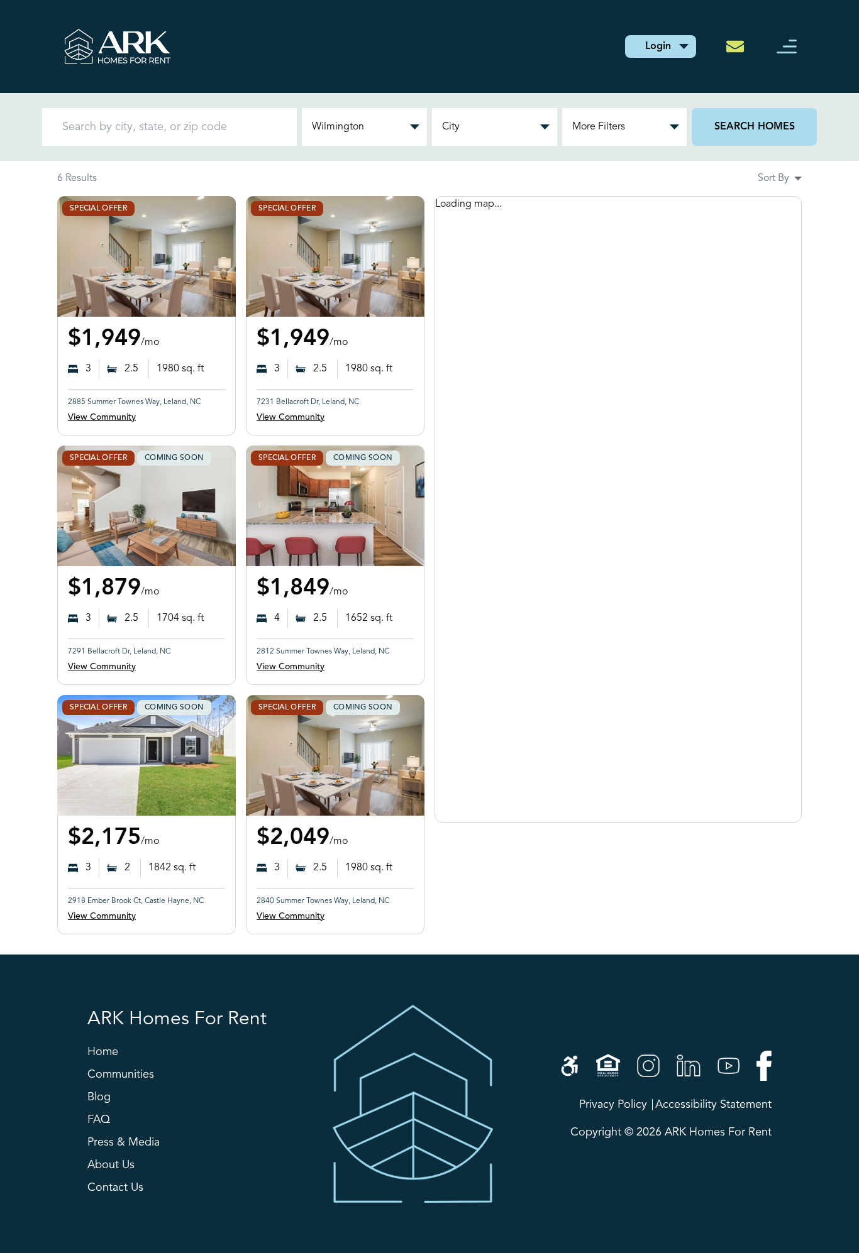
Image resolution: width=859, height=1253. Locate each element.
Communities (120, 1074)
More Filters (598, 127)
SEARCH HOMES (754, 127)
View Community (102, 417)
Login (658, 46)
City (451, 127)
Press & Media (123, 1142)
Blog (99, 1097)
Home (102, 1052)
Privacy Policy (613, 1104)
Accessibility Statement (713, 1104)
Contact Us (115, 1187)
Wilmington (338, 127)
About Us (111, 1165)
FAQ (98, 1119)
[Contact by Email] (738, 46)
